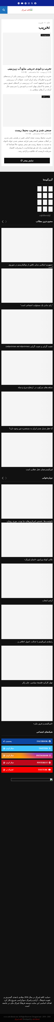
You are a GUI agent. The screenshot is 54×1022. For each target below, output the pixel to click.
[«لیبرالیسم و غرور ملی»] (27, 704)
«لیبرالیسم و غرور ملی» (43, 724)
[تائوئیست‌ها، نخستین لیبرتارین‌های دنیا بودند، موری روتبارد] (27, 501)
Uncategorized (45, 35)
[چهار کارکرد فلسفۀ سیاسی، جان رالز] (27, 663)
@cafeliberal (45, 215)
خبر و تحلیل (45, 96)
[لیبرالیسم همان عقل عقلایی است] (27, 450)
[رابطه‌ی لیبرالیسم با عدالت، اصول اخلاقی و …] (27, 622)
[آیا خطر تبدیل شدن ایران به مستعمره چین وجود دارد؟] (27, 409)
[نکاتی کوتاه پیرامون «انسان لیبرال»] (27, 540)
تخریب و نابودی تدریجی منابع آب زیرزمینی (29, 68)
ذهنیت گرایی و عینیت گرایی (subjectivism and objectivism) (29, 346)
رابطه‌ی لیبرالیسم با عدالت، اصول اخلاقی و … (34, 642)
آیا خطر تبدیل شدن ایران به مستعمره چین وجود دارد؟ (31, 429)
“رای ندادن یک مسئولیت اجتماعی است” (36, 305)
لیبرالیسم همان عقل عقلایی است (39, 469)
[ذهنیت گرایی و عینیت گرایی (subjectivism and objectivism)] (27, 326)
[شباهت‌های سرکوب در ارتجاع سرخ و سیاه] (27, 368)
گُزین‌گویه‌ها (48, 179)
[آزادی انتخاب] (27, 581)
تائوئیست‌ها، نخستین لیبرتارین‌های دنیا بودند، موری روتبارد (30, 521)
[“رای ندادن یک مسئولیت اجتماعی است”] (27, 285)
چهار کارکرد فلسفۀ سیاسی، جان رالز (37, 683)
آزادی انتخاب (47, 601)
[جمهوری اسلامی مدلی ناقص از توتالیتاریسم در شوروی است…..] (27, 245)
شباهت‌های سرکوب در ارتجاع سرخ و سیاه (35, 387)
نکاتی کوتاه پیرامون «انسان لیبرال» (38, 560)
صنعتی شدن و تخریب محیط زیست (33, 130)
